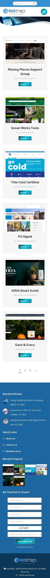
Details (23, 84)
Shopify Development (25, 132)
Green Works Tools (25, 128)
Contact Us (11, 445)
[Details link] (29, 51)
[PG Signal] (41, 469)
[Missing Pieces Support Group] (8, 469)
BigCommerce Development (25, 295)
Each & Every (25, 345)
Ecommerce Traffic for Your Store (25, 410)
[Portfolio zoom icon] (21, 51)
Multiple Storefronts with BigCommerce (28, 420)
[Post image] (25, 51)
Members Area (13, 451)
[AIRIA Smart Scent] (8, 480)
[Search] (34, 3)
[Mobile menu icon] (44, 12)
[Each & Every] (19, 480)
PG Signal (25, 236)
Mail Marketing (21, 547)
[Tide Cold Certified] (30, 469)
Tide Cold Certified (25, 182)
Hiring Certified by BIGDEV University (26, 400)
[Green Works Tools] (19, 469)
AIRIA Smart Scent (25, 290)
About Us (10, 438)
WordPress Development (25, 78)
